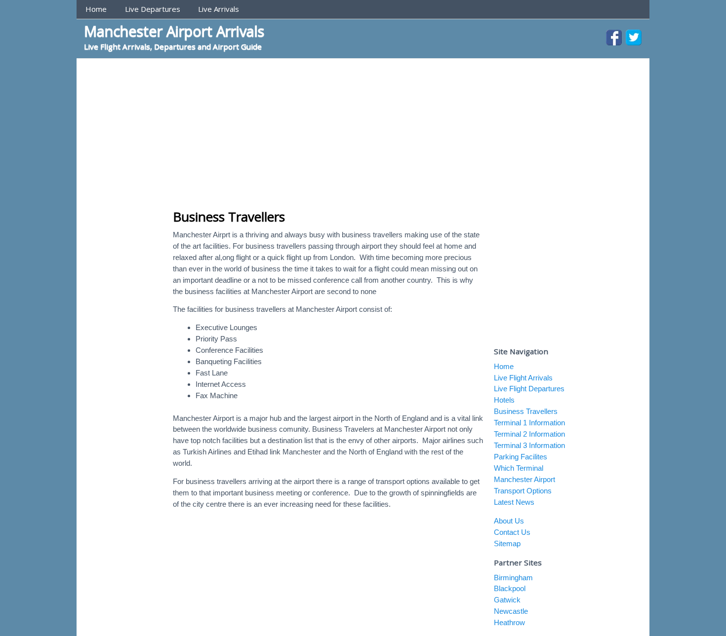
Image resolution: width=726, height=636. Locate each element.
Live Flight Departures (529, 388)
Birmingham (513, 577)
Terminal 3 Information (529, 445)
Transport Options (523, 490)
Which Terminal (518, 468)
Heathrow (509, 622)
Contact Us (512, 532)
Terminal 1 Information (529, 422)
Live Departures (152, 9)
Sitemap (507, 543)
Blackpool (509, 588)
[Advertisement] (363, 133)
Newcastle (511, 611)
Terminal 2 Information (529, 434)
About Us (509, 521)
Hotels (504, 400)
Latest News (514, 502)
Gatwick (507, 600)
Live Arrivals (218, 9)
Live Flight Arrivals (523, 378)
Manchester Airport (524, 479)
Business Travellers (229, 216)
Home (96, 9)
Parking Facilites (520, 456)
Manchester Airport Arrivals (174, 30)
